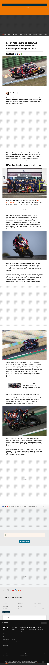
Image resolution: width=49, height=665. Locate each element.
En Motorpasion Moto (27, 382)
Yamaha (20, 606)
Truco (9, 34)
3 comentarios (11, 53)
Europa (21, 34)
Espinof (21, 631)
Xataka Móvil (5, 631)
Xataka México (5, 653)
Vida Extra (13, 631)
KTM (13, 34)
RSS (18, 590)
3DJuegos (13, 629)
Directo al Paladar (32, 629)
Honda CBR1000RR (33, 506)
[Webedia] (6, 622)
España (16, 34)
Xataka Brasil (5, 655)
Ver (25, 541)
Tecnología (20, 603)
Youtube (13, 590)
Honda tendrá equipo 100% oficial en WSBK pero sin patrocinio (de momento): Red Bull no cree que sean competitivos (31, 386)
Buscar (44, 618)
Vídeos (34, 601)
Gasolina (40, 34)
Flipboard (19, 54)
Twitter (17, 54)
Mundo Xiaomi (5, 636)
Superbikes (18, 506)
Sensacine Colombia (24, 655)
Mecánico (35, 34)
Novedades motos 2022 (38, 608)
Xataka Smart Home (6, 634)
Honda (25, 34)
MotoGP (30, 34)
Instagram (16, 590)
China (5, 34)
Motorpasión (40, 629)
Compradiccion (5, 645)
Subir (43, 623)
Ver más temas (6, 612)
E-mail (21, 54)
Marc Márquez (6, 608)
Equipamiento (6, 606)
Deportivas (5, 601)
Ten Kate (25, 506)
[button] (14, 93)
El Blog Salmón (14, 641)
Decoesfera (5, 643)
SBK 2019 (42, 506)
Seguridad (5, 603)
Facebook (15, 54)
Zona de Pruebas (37, 603)
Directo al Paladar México (32, 654)
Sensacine (22, 629)
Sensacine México (23, 653)
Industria (45, 34)
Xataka (4, 629)
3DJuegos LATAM (15, 653)
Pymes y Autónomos (15, 643)
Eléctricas (20, 608)
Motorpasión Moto (41, 631)
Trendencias (5, 641)
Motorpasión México (41, 653)
